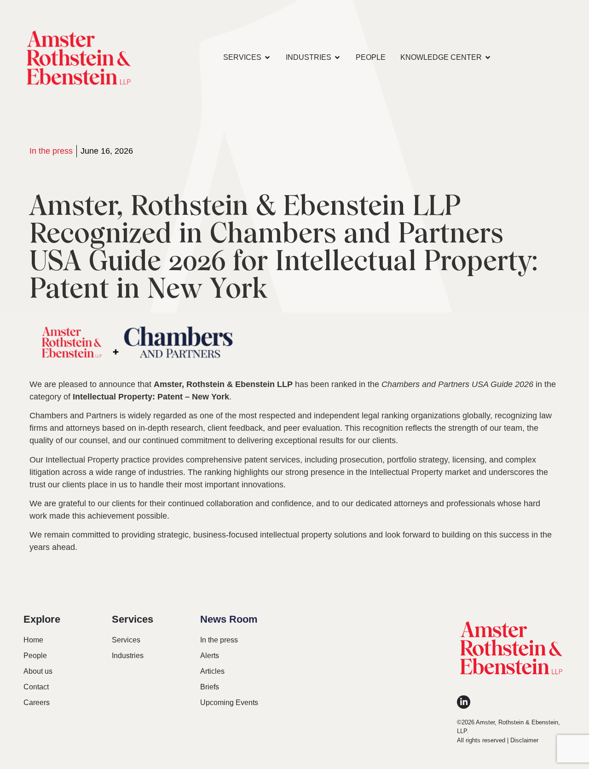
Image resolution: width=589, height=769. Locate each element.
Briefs (209, 687)
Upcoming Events (229, 702)
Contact (36, 687)
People (35, 655)
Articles (212, 671)
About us (37, 671)
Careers (36, 702)
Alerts (209, 655)
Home (33, 640)
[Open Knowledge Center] (487, 57)
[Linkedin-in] (463, 702)
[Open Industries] (337, 57)
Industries (128, 655)
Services (126, 640)
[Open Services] (267, 57)
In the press (51, 151)
